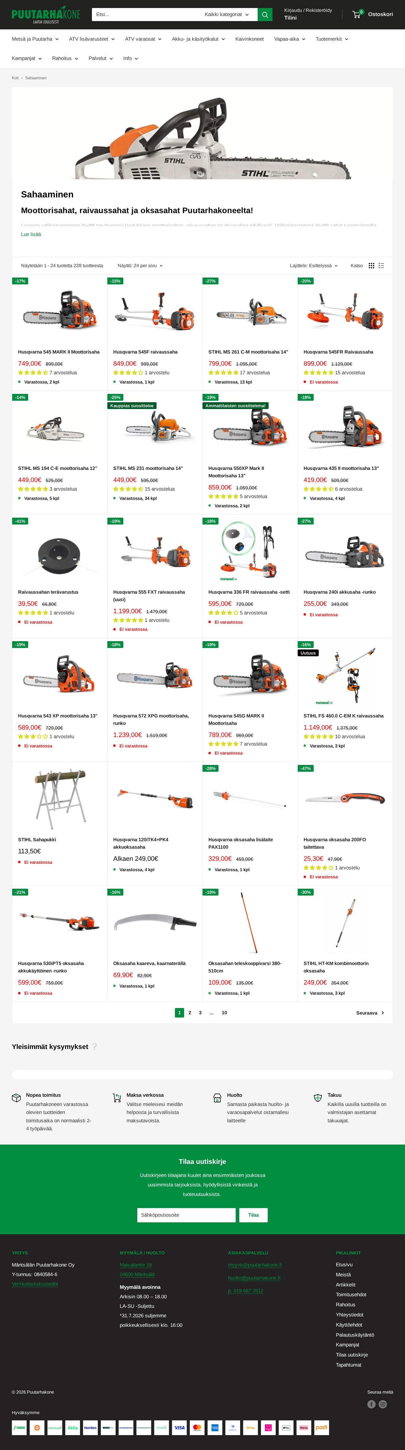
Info (127, 58)
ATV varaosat (140, 39)
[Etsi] (265, 14)
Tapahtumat (348, 1365)
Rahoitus (62, 58)
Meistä (343, 1275)
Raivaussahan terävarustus (48, 592)
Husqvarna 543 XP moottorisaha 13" (58, 715)
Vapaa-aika (286, 39)
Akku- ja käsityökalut (195, 39)
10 (224, 1012)
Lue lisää (31, 234)
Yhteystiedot (349, 1315)
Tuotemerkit (329, 39)
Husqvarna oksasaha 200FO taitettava (335, 843)
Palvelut (97, 58)
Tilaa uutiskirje (352, 1355)
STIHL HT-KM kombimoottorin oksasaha (336, 967)
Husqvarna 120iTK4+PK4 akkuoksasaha (140, 843)
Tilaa (253, 1215)
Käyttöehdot (349, 1325)
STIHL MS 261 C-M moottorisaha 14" (248, 351)
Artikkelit (345, 1285)
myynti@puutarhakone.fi (255, 1265)
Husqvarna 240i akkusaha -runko (340, 592)
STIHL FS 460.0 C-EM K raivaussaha (344, 715)
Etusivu (344, 1264)
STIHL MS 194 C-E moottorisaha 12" (57, 468)
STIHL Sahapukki (37, 839)
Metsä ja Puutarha (32, 39)
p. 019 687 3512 (245, 1291)
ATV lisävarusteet (88, 39)
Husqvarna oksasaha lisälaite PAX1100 (240, 843)
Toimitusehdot (351, 1294)
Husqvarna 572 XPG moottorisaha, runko (151, 719)
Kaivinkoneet (249, 39)
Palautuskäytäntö (355, 1335)
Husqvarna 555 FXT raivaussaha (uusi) (149, 595)
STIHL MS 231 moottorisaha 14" (148, 468)
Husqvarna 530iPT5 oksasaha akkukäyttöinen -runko (51, 967)
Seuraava (366, 1012)
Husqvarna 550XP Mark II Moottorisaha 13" (236, 472)
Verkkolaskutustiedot (35, 1284)
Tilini (290, 18)
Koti (15, 78)
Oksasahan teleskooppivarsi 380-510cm (244, 967)
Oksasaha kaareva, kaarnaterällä (149, 963)
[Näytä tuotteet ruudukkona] (371, 265)
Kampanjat (23, 58)
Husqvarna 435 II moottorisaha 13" (341, 468)
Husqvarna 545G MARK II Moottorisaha (236, 719)
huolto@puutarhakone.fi (254, 1278)
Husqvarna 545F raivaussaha (145, 351)
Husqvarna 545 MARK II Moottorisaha (59, 351)
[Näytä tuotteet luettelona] (381, 265)
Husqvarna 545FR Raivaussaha (338, 351)
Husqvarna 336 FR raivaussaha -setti (249, 592)
